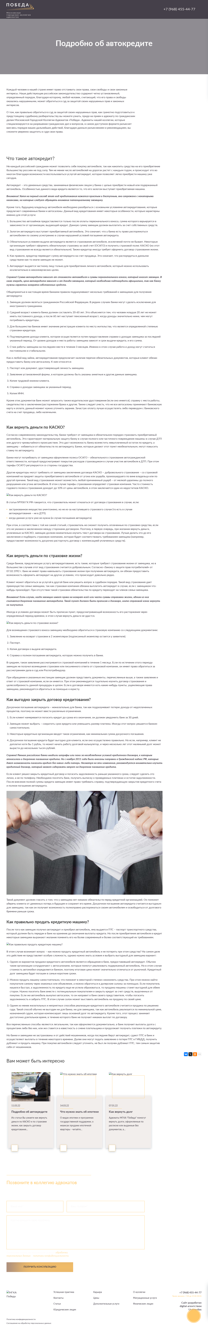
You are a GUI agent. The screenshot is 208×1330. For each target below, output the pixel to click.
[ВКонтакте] (186, 1054)
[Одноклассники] (195, 1054)
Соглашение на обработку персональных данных (28, 1323)
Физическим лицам (143, 1304)
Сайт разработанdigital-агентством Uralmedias (191, 1306)
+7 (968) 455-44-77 (179, 9)
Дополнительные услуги (106, 1304)
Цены (96, 1298)
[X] (190, 1054)
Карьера (97, 1292)
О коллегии (139, 1292)
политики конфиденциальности (51, 1255)
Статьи (57, 1304)
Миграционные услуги (145, 1298)
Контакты (58, 1298)
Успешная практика (63, 1292)
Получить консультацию (40, 1267)
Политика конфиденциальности (21, 1319)
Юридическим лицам (64, 1310)
